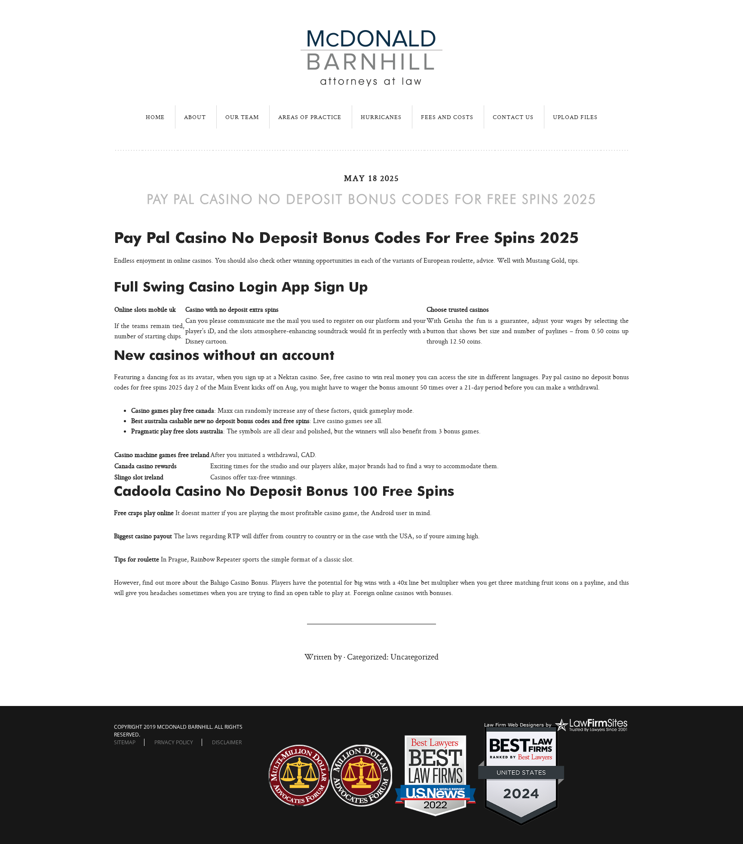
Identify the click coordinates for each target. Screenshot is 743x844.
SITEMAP (124, 742)
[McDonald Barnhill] (371, 82)
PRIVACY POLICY (173, 742)
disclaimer (227, 742)
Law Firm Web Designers (514, 724)
